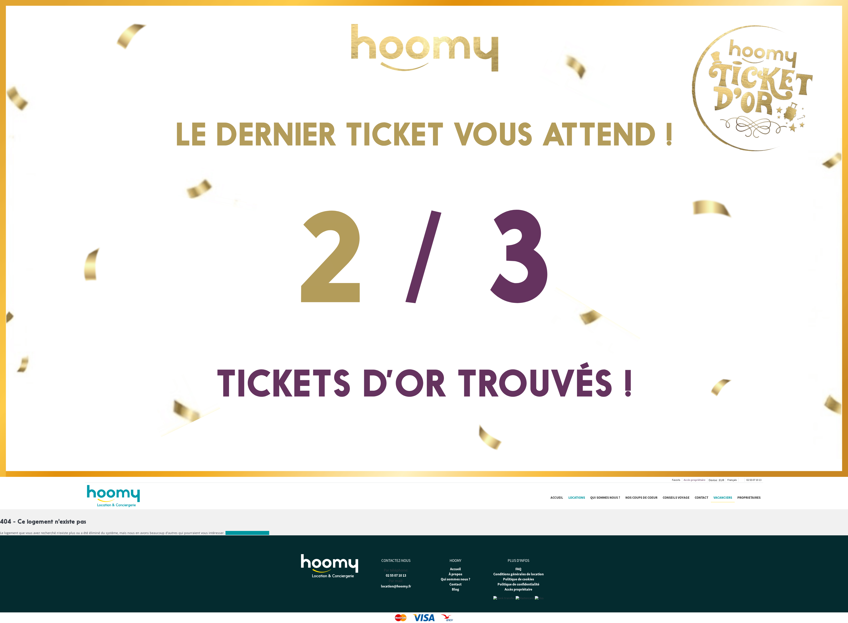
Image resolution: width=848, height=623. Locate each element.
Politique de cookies (518, 579)
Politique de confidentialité (518, 584)
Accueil (557, 497)
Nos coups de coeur (641, 497)
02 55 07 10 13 (753, 479)
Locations (576, 497)
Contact (701, 497)
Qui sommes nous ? (605, 497)
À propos (455, 574)
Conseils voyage (676, 497)
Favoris (676, 479)
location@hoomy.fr (396, 586)
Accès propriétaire (694, 479)
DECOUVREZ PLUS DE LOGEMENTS (247, 533)
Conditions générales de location (518, 574)
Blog (455, 589)
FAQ (518, 569)
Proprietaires (749, 497)
